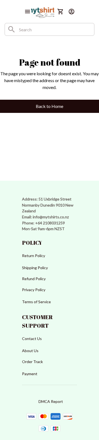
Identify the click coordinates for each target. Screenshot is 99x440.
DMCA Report (50, 401)
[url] (51, 217)
